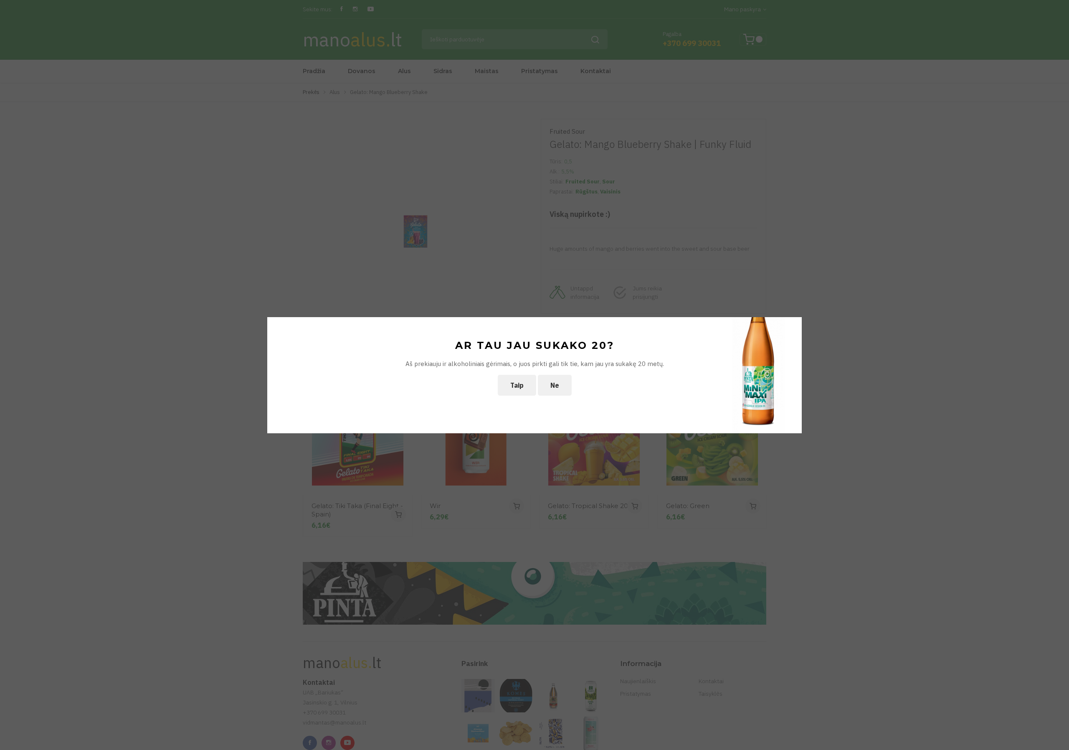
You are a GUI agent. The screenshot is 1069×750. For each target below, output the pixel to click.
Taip (517, 385)
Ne (554, 385)
